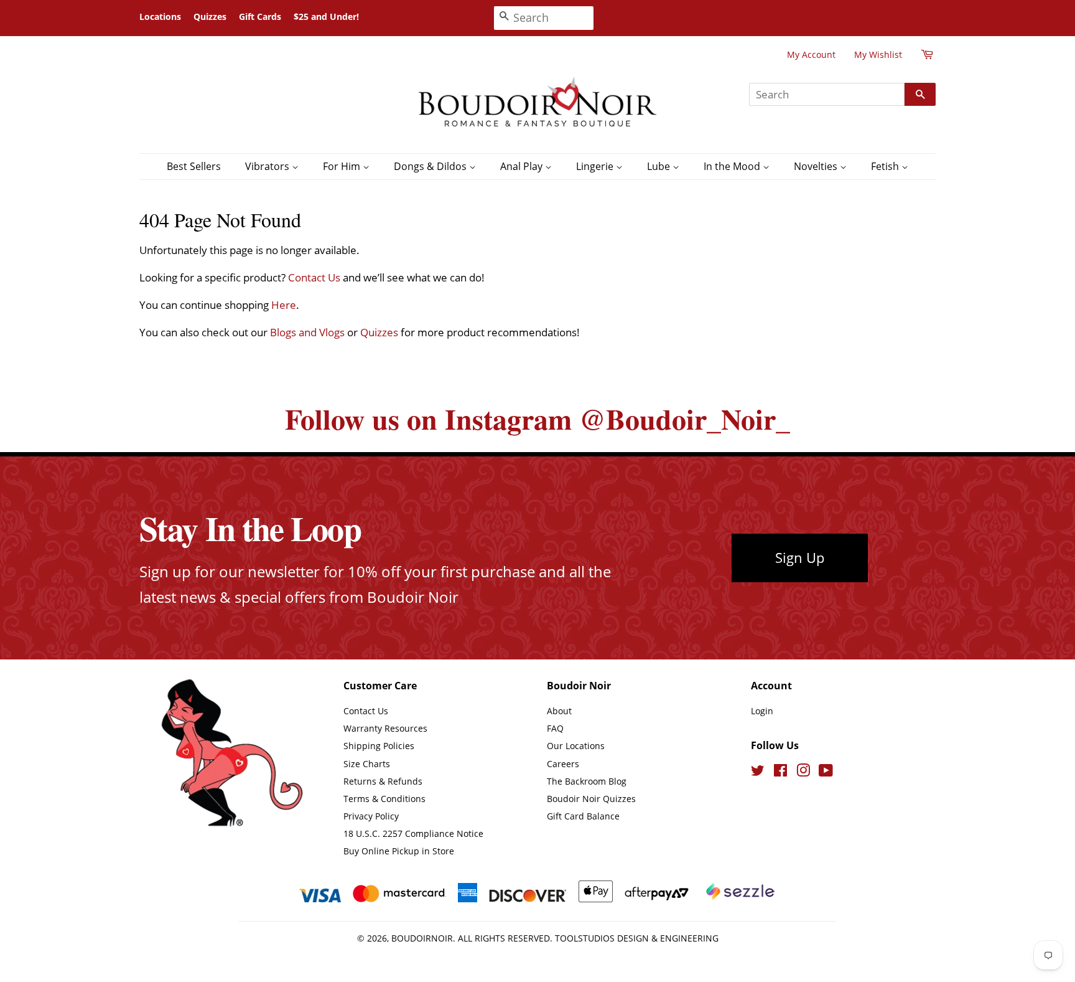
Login (762, 711)
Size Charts (366, 764)
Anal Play (522, 166)
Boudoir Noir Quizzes (591, 799)
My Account (811, 54)
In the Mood (733, 166)
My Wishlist (878, 54)
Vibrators (268, 166)
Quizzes (209, 16)
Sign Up (799, 557)
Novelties (817, 166)
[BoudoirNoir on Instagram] (803, 772)
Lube (659, 166)
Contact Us (314, 277)
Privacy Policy (371, 816)
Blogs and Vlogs (307, 332)
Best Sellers (194, 166)
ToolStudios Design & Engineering (637, 938)
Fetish (886, 166)
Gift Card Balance (583, 816)
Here (283, 305)
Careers (563, 764)
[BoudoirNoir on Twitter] (758, 772)
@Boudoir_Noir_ (684, 419)
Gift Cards (260, 16)
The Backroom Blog (586, 781)
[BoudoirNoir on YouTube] (826, 772)
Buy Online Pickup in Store (398, 851)
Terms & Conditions (384, 799)
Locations (160, 16)
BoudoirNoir (422, 938)
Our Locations (576, 746)
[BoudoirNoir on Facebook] (780, 772)
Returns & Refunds (382, 781)
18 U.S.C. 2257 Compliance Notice (413, 833)
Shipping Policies (378, 746)
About (559, 711)
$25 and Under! (326, 16)
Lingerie (596, 166)
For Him (343, 166)
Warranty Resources (385, 728)
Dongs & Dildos (431, 166)
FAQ (555, 728)
